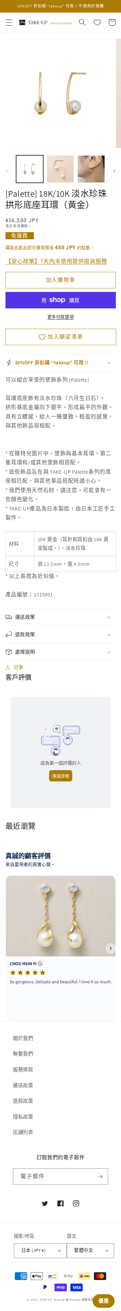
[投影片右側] (114, 171)
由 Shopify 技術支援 (80, 1300)
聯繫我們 (23, 1053)
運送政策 (23, 1085)
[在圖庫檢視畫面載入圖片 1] (29, 168)
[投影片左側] (7, 171)
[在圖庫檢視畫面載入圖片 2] (60, 168)
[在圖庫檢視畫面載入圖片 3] (91, 168)
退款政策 (23, 1101)
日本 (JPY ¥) (33, 1250)
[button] (8, 22)
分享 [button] (19, 667)
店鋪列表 (23, 1132)
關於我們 (23, 1038)
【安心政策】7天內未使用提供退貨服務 (56, 260)
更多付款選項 (60, 317)
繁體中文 (83, 1250)
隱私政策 (23, 1116)
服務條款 (23, 1069)
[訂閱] (100, 1176)
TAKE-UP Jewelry (52, 1300)
